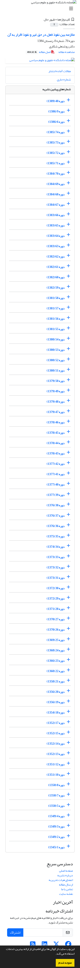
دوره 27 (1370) (56, 619)
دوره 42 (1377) (56, 464)
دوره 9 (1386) (56, 111)
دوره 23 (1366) (56, 661)
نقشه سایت (66, 894)
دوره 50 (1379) (56, 381)
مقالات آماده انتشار (59, 71)
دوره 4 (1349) (56, 816)
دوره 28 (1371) (56, 609)
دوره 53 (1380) (56, 350)
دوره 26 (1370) (56, 630)
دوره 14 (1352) (56, 744)
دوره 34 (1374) (56, 547)
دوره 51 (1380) (56, 371)
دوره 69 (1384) (56, 184)
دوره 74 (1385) (56, 132)
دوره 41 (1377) (56, 474)
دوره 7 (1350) (56, 795)
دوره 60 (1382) (56, 277)
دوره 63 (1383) (56, 246)
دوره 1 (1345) (56, 847)
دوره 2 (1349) (56, 837)
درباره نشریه (65, 875)
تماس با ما (67, 889)
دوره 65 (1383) (56, 225)
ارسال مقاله (66, 885)
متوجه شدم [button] (65, 962)
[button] (54, 954)
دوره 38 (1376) (56, 505)
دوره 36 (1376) (56, 526)
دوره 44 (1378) (56, 443)
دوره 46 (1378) (56, 422)
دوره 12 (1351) (56, 764)
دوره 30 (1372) (56, 588)
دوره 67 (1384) (56, 205)
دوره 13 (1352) (56, 754)
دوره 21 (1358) (56, 681)
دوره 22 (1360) (56, 671)
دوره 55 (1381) (56, 329)
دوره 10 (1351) (56, 775)
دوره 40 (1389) (56, 101)
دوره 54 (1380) (56, 339)
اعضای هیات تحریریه (61, 880)
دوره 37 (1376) (56, 516)
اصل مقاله (39, 52)
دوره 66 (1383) (56, 215)
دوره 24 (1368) (56, 650)
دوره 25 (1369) (56, 640)
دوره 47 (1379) (56, 412)
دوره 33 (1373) (56, 557)
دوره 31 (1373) (56, 578)
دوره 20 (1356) (56, 692)
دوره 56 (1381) (56, 319)
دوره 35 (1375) (56, 536)
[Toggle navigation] (41, 9)
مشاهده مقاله (66, 52)
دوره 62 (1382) (56, 257)
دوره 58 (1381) (56, 298)
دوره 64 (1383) (56, 236)
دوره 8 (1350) (56, 785)
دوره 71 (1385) (56, 163)
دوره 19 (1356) (56, 702)
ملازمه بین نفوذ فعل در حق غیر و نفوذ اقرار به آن (41, 34)
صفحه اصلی (66, 871)
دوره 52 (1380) (56, 360)
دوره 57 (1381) (56, 308)
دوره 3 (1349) (56, 827)
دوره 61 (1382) (56, 267)
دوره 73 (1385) (56, 143)
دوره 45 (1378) (56, 433)
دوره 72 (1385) (56, 153)
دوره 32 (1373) (56, 567)
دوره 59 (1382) (56, 288)
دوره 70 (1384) (56, 174)
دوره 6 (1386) (56, 122)
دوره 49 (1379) (56, 391)
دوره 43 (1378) (56, 453)
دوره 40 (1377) (56, 485)
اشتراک (15, 932)
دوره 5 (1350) (56, 806)
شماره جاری (64, 79)
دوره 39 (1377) (56, 495)
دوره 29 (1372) (56, 599)
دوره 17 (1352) (56, 723)
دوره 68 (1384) (56, 194)
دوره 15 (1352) (56, 733)
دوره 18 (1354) (56, 713)
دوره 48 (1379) (56, 402)
